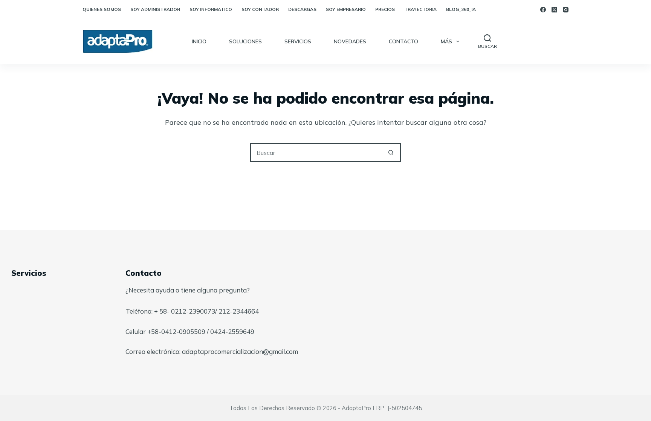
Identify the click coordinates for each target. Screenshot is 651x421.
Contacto (403, 41)
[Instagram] (565, 9)
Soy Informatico (210, 9)
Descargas (302, 9)
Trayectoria (420, 9)
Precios (385, 9)
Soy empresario (346, 9)
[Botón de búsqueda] (390, 152)
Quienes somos (102, 9)
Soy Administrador (155, 9)
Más (446, 41)
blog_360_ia (461, 9)
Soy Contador (260, 9)
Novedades (350, 41)
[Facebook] (543, 9)
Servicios (297, 41)
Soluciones (245, 41)
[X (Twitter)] (554, 9)
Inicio (199, 41)
